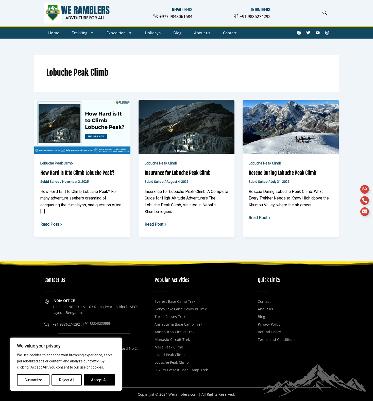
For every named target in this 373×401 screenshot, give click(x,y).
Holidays (153, 32)
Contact (230, 32)
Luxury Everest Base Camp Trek (181, 369)
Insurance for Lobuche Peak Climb (178, 173)
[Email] (364, 211)
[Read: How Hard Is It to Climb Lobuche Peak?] (82, 126)
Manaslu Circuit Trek (172, 339)
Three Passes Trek (170, 316)
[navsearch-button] (325, 13)
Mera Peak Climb (169, 347)
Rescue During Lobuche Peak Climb (282, 173)
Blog (177, 32)
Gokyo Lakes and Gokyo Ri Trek (181, 309)
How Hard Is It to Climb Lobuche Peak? (77, 173)
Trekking (79, 32)
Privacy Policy (269, 324)
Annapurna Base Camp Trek (178, 324)
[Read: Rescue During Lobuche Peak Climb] (291, 126)
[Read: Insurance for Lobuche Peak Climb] (187, 126)
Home (53, 32)
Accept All (99, 380)
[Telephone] (364, 200)
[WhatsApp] (364, 189)
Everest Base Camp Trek (175, 301)
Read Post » (51, 224)
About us (202, 32)
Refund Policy (269, 331)
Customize (33, 380)
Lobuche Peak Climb (56, 163)
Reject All (66, 380)
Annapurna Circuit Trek (174, 331)
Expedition (116, 32)
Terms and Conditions (276, 339)
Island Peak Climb (170, 354)
